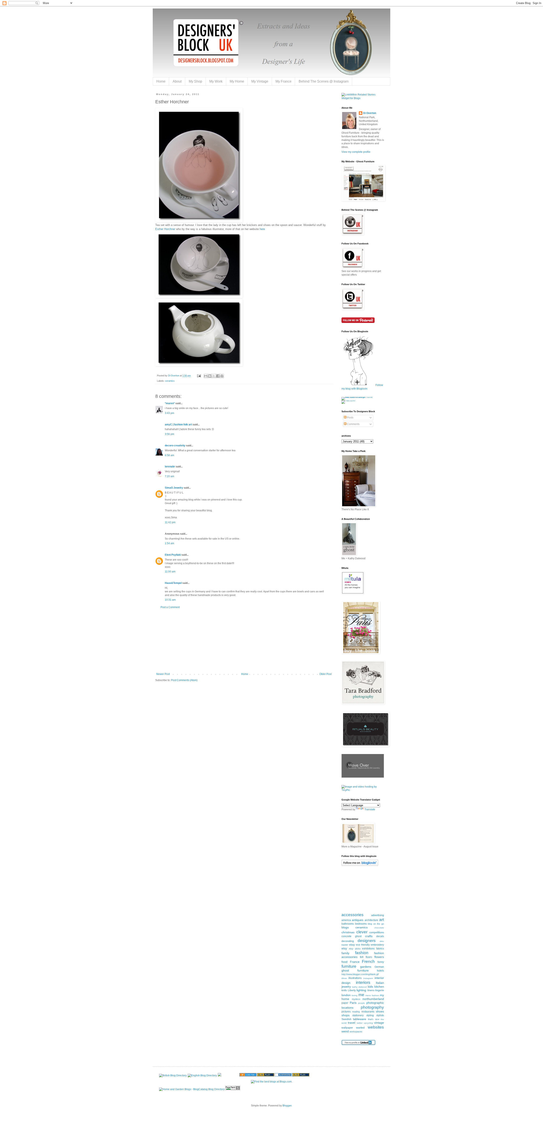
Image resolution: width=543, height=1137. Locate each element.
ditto (382, 941)
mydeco (356, 999)
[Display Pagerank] (232, 1089)
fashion (361, 953)
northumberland (373, 999)
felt (361, 957)
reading (356, 1011)
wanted (360, 1027)
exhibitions (368, 948)
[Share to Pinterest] (222, 376)
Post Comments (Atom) (184, 680)
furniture (348, 966)
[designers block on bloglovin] (359, 865)
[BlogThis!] (210, 376)
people (361, 1003)
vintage (379, 1022)
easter (344, 945)
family (345, 953)
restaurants (367, 1011)
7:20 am (169, 476)
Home (160, 81)
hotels (380, 970)
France (355, 961)
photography (372, 1007)
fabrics (380, 948)
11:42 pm (170, 522)
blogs (345, 927)
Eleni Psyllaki (173, 554)
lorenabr (170, 466)
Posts (349, 417)
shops (345, 1015)
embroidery (377, 944)
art (381, 919)
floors (369, 957)
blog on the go (376, 923)
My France (283, 81)
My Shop (195, 81)
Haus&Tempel (173, 583)
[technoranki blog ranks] (230, 1075)
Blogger (287, 1105)
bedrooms (361, 923)
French (368, 961)
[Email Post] (199, 375)
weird (345, 1031)
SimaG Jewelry (174, 487)
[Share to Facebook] (218, 376)
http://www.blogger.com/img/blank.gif (360, 974)
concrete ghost (351, 936)
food (344, 961)
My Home (237, 81)
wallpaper (347, 1027)
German (379, 966)
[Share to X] (214, 376)
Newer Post (163, 674)
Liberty (352, 990)
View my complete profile (355, 151)
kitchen (379, 986)
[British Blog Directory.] (173, 1075)
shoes (380, 1011)
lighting (361, 990)
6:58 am (169, 455)
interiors (363, 982)
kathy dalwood (359, 987)
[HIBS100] (348, 400)
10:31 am (170, 599)
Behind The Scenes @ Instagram (323, 81)
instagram (368, 978)
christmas (347, 932)
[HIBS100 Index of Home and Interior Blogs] (358, 396)
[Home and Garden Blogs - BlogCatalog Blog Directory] (192, 1089)
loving (354, 995)
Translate (369, 809)
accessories (352, 915)
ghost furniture (355, 970)
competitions (376, 932)
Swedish (346, 1019)
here (262, 229)
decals (380, 936)
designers (367, 940)
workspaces (356, 1031)
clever (361, 932)
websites (376, 1027)
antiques (357, 920)
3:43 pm (169, 413)
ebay (352, 944)
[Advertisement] (244, 640)
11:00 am (170, 571)
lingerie (379, 990)
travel (351, 1022)
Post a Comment (170, 607)
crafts (368, 936)
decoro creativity (175, 445)
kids (370, 986)
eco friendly (363, 944)
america (346, 920)
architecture (371, 920)
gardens (365, 966)
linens (370, 990)
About (177, 81)
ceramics (170, 381)
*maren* (170, 403)
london (346, 995)
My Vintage (259, 81)
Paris (353, 1002)
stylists (380, 1015)
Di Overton (369, 113)
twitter (359, 1023)
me (361, 995)
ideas (344, 978)
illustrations (355, 978)
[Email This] (206, 376)
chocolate (379, 928)
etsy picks (355, 948)
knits (344, 990)
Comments (353, 424)
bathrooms (347, 923)
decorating (347, 941)
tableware (359, 1019)
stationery (358, 1015)
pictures (346, 1011)
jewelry (346, 986)
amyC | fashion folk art (178, 424)
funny (381, 961)
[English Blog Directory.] (202, 1075)
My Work (216, 81)
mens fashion (372, 995)
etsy (344, 948)
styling (370, 1015)
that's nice (373, 1019)
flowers (379, 957)
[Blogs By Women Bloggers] (219, 1075)
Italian (380, 982)
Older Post (325, 674)
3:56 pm (169, 434)
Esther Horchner (165, 229)
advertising (377, 915)
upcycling (368, 1023)
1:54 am (169, 543)
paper (344, 1002)
